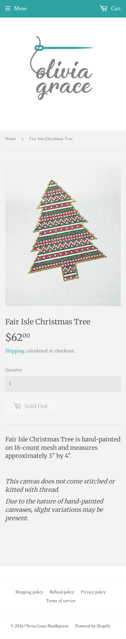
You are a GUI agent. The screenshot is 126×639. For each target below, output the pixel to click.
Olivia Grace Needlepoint (46, 626)
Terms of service (60, 601)
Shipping (14, 351)
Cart (115, 8)
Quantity (13, 370)
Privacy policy (93, 592)
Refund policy (62, 592)
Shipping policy (29, 592)
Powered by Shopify (92, 626)
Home (10, 139)
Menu (20, 8)
